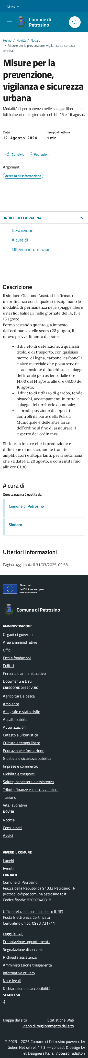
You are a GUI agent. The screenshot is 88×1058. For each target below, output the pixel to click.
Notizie (9, 820)
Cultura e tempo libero (21, 743)
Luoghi (8, 860)
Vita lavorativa (15, 805)
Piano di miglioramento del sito (48, 1026)
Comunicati (12, 828)
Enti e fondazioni (17, 658)
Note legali (12, 981)
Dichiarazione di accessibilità (26, 988)
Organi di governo (18, 634)
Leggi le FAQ (13, 934)
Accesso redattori (70, 1053)
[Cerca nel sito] (75, 22)
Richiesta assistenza (20, 957)
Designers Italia (40, 1053)
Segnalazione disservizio (23, 949)
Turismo (9, 797)
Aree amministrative (20, 642)
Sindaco (15, 525)
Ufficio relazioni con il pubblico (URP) (33, 911)
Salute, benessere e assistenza (28, 782)
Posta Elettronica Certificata (26, 917)
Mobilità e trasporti (19, 774)
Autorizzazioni (15, 727)
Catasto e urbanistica (20, 735)
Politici (8, 665)
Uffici (7, 650)
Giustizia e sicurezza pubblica (27, 758)
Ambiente (11, 704)
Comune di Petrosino (26, 506)
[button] (13, 6)
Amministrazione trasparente (27, 965)
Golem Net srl (19, 1047)
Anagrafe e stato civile (21, 712)
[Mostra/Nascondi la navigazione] (10, 22)
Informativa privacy (19, 973)
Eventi (8, 868)
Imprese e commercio (20, 766)
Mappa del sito (15, 1020)
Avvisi (8, 835)
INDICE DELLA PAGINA (23, 218)
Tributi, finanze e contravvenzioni (30, 789)
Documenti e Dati (17, 681)
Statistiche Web (60, 1020)
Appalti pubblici (15, 719)
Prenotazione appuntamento (26, 942)
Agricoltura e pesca (19, 696)
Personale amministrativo (24, 673)
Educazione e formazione (23, 750)
